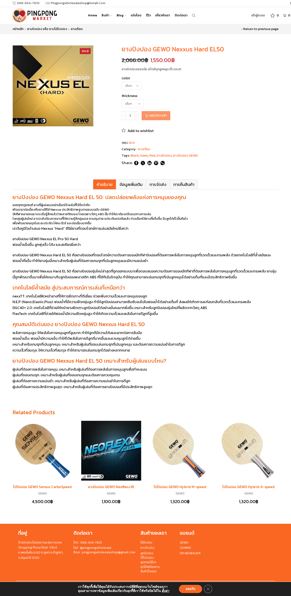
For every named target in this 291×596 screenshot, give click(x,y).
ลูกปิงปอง (146, 553)
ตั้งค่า (165, 591)
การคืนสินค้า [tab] (183, 184)
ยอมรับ (190, 589)
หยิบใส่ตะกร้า (158, 115)
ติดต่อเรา (181, 15)
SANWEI (185, 547)
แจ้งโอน (136, 15)
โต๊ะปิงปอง (147, 557)
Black (134, 155)
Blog (120, 15)
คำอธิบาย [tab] (105, 184)
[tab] (104, 184)
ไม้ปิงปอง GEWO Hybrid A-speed (248, 486)
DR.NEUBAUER (190, 553)
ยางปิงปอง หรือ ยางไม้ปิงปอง (47, 29)
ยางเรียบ (77, 29)
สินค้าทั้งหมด (148, 571)
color (126, 78)
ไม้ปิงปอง (146, 542)
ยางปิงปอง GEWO (185, 155)
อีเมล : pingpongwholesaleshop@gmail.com (104, 552)
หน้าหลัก (18, 29)
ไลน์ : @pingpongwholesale (92, 547)
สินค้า (105, 15)
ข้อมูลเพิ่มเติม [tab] (131, 184)
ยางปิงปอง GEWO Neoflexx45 (111, 486)
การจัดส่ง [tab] (158, 184)
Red (152, 155)
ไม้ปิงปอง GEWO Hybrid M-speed (180, 486)
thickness (129, 95)
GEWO (42, 493)
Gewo (144, 155)
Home (92, 15)
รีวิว (148, 15)
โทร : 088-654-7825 (87, 542)
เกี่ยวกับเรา (162, 15)
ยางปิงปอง (164, 155)
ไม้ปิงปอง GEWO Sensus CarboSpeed (42, 486)
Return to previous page (260, 29)
